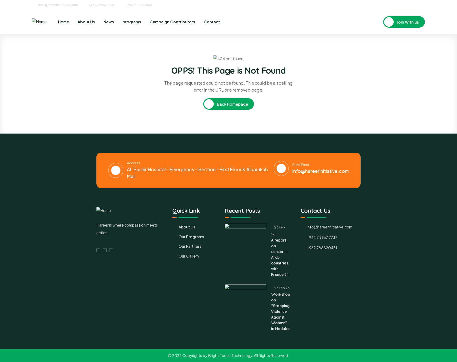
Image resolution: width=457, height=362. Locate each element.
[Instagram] (414, 4)
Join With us (407, 22)
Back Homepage (232, 104)
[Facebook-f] (98, 250)
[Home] (39, 21)
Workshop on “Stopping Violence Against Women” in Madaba (280, 311)
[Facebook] (405, 4)
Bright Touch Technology (230, 355)
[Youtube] (423, 4)
